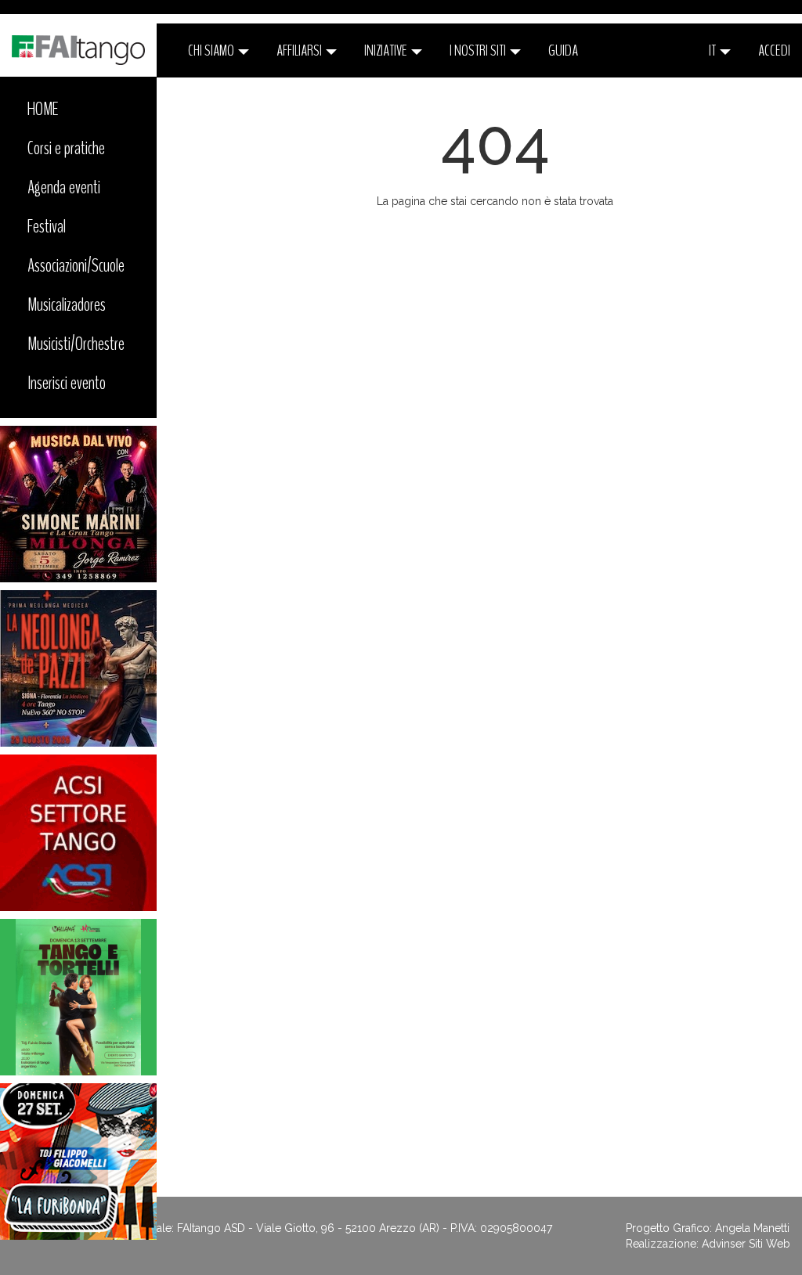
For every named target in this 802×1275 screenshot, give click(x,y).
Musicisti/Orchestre (76, 343)
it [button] (713, 50)
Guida (563, 50)
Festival (46, 226)
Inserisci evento (66, 382)
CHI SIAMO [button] (212, 50)
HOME (43, 108)
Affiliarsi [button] (300, 50)
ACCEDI (774, 50)
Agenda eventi (63, 187)
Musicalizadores (66, 304)
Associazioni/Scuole (76, 265)
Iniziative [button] (387, 50)
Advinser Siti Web (746, 1243)
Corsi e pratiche (66, 147)
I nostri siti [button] (479, 50)
